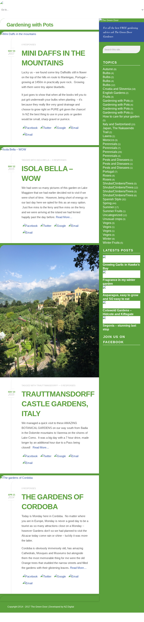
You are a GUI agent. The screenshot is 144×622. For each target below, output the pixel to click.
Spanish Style (112, 199)
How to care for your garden (121, 116)
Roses (107, 175)
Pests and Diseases (116, 159)
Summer (108, 207)
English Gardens (114, 92)
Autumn (108, 69)
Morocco (108, 140)
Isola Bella (43, 160)
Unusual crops (112, 219)
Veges (107, 223)
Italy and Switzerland (116, 124)
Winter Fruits (111, 242)
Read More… (64, 217)
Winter (107, 238)
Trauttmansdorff (47, 385)
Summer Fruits (112, 211)
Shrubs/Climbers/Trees (118, 183)
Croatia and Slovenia (117, 88)
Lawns (107, 136)
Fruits (106, 96)
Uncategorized (112, 215)
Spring (107, 203)
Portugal (108, 171)
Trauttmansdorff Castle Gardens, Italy (58, 404)
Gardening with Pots (116, 100)
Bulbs (106, 73)
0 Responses (29, 44)
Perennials (110, 144)
